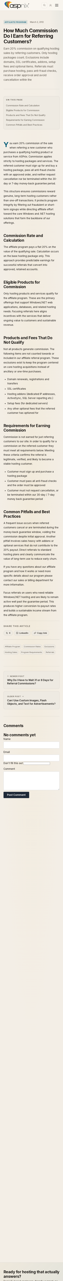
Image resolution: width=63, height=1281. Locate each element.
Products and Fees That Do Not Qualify (25, 115)
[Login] (50, 5)
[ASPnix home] (16, 5)
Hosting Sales (11, 652)
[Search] (44, 5)
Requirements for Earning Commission (25, 120)
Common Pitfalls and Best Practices (24, 124)
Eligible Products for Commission (22, 110)
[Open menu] (56, 5)
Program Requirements (31, 652)
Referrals (50, 652)
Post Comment (16, 794)
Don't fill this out (13, 763)
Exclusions (49, 646)
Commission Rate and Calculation (23, 105)
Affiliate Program (15, 22)
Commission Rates (32, 646)
